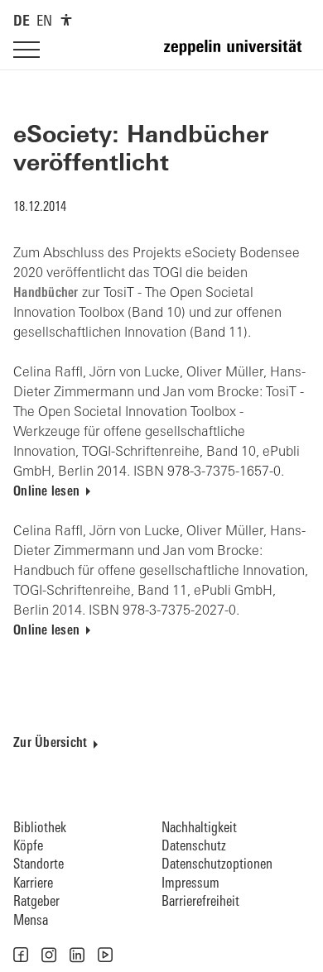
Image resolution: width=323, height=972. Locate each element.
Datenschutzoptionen (217, 865)
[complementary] (66, 20)
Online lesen (46, 492)
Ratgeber (36, 902)
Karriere (33, 884)
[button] (20, 954)
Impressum (190, 884)
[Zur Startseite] (237, 54)
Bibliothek (39, 828)
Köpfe (28, 847)
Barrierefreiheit (200, 902)
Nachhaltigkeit (199, 828)
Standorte (38, 865)
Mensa (30, 921)
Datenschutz (194, 847)
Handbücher (46, 293)
